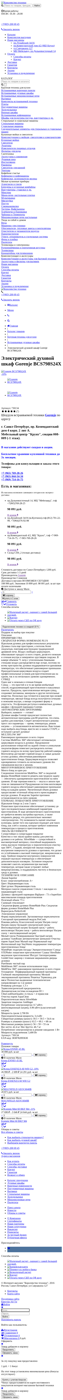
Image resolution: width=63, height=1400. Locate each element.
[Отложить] (3, 1066)
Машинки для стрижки (13, 225)
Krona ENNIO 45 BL (12, 1060)
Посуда (5, 203)
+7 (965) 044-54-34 (12, 476)
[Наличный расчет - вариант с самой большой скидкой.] (34, 615)
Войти (5, 1317)
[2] (6, 411)
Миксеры (6, 192)
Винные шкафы (9, 112)
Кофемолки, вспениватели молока (19, 178)
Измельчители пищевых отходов (18, 148)
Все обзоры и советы (12, 1132)
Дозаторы (6, 145)
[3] (8, 411)
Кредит (17, 59)
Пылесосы (6, 242)
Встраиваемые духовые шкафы (17, 93)
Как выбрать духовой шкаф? (22, 1140)
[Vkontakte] (8, 1248)
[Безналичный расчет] (19, 1272)
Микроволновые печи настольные (19, 217)
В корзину (8, 595)
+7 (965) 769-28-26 (12, 473)
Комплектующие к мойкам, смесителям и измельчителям (31, 137)
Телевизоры (7, 250)
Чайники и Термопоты (13, 214)
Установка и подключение (21, 73)
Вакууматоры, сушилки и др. (16, 189)
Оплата (11, 54)
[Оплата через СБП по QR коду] (24, 620)
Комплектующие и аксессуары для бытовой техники (28, 258)
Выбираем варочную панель (22, 1143)
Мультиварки (8, 198)
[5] (14, 411)
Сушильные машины (12, 126)
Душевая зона (8, 159)
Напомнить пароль (11, 1319)
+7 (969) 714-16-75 (12, 479)
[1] (3, 411)
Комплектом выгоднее (19, 37)
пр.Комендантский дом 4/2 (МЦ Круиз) (34, 45)
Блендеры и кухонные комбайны (18, 187)
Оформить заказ (10, 1353)
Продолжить (8, 1349)
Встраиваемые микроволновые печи (20, 96)
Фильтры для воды (11, 151)
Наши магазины (15, 40)
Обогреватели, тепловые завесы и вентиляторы (26, 228)
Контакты (12, 67)
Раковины (6, 165)
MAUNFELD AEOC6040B (15, 1100)
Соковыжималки (10, 206)
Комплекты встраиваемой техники (19, 101)
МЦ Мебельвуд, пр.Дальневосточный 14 (34, 51)
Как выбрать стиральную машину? (25, 1137)
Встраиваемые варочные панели (18, 90)
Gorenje (22, 575)
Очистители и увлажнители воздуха (20, 231)
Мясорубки (7, 200)
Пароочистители (10, 234)
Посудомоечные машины (14, 107)
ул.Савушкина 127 (23, 48)
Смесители (7, 142)
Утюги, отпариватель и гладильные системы (24, 236)
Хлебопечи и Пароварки (14, 211)
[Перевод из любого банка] (22, 1269)
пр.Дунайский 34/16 (24, 43)
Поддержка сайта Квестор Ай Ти (10, 1300)
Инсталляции (8, 162)
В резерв (12, 515)
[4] (11, 411)
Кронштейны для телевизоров (17, 253)
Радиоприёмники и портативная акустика (23, 247)
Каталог (11, 34)
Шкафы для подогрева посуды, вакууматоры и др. (27, 118)
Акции (11, 70)
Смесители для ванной (13, 167)
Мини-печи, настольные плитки (18, 195)
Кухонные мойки (10, 140)
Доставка (12, 62)
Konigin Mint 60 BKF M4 (14, 1121)
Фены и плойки (9, 239)
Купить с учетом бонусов (14, 1380)
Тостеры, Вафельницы (13, 209)
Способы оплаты (22, 56)
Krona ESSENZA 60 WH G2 (15, 1081)
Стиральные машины (12, 123)
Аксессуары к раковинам (14, 156)
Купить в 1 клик (11, 598)
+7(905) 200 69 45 (10, 24)
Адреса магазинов (10, 1156)
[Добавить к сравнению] (3, 1063)
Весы (4, 223)
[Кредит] (12, 617)
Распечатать (7, 629)
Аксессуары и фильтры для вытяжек (20, 261)
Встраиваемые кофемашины (16, 115)
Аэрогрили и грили (11, 184)
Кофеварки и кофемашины (15, 176)
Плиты (4, 104)
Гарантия (12, 65)
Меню (10, 310)
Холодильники (9, 109)
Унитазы (5, 170)
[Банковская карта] (17, 1266)
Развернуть (7, 1043)
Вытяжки (6, 98)
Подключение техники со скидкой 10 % (20, 627)
